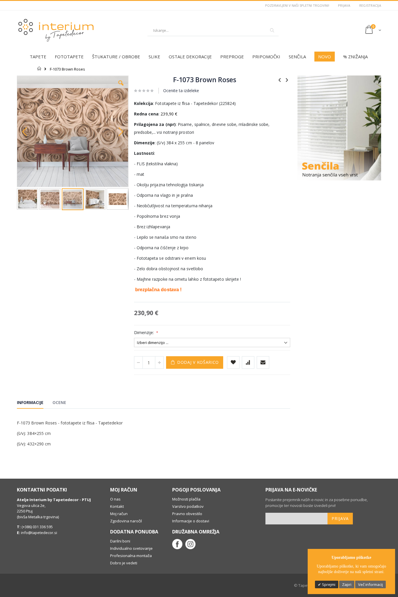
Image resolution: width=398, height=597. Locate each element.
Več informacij (370, 584)
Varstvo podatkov (188, 506)
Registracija (370, 5)
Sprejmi (328, 584)
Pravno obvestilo (187, 513)
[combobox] (213, 30)
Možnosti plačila (186, 499)
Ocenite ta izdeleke (181, 90)
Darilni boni (120, 541)
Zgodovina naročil (126, 521)
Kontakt (117, 506)
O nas (115, 499)
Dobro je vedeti (123, 563)
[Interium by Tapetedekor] (56, 30)
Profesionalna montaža (131, 555)
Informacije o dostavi (190, 521)
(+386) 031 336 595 (37, 526)
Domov (39, 68)
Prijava (344, 5)
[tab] (34, 403)
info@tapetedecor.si (39, 532)
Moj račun (119, 513)
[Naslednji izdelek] (287, 79)
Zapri (346, 584)
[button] (121, 87)
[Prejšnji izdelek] (280, 79)
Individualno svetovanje (131, 548)
